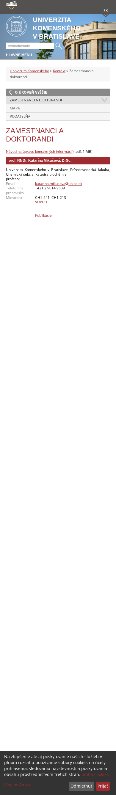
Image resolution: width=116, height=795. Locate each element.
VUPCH (41, 202)
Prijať (103, 786)
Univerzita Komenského (29, 70)
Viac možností (18, 785)
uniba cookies (95, 774)
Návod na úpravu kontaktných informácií (39, 151)
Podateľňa (20, 116)
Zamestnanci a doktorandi (36, 100)
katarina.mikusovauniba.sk (58, 183)
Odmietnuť (81, 786)
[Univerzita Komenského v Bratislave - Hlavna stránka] (16, 26)
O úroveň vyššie (31, 92)
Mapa (15, 108)
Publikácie (43, 215)
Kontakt (59, 70)
